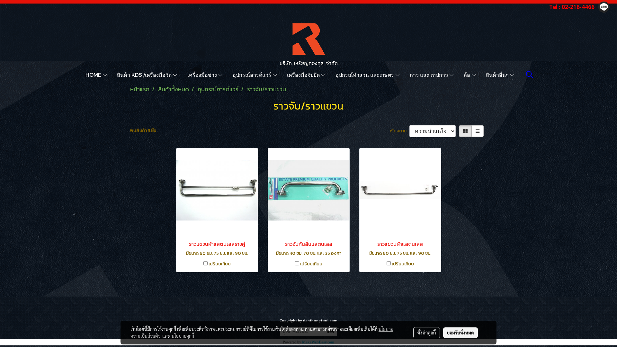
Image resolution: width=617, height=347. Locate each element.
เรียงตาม (399, 131)
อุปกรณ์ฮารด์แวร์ (253, 75)
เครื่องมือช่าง (202, 75)
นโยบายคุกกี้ (183, 336)
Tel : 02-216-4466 (572, 7)
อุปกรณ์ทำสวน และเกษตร (365, 75)
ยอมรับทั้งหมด (460, 332)
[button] (530, 74)
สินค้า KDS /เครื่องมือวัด (145, 75)
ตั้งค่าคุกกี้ (426, 332)
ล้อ (467, 75)
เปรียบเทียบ (220, 264)
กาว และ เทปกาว (429, 75)
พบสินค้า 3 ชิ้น (143, 130)
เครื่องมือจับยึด (304, 75)
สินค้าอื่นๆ (498, 75)
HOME (94, 75)
